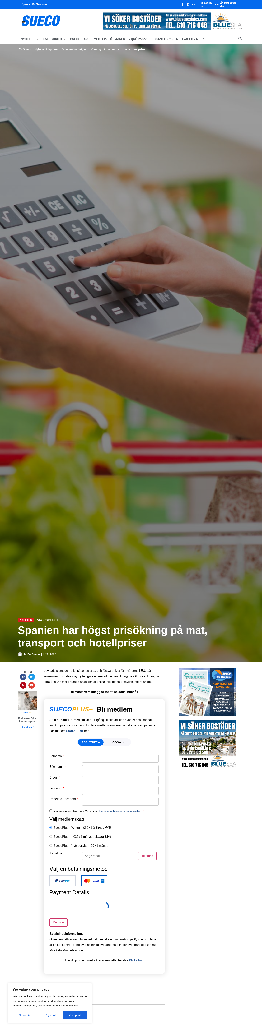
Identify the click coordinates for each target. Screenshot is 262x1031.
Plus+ (74, 731)
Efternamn (57, 766)
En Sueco (25, 49)
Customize (25, 1015)
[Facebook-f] (182, 4)
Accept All (75, 1015)
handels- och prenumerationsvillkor (120, 810)
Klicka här (136, 960)
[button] (30, 39)
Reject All (50, 1015)
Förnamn (56, 756)
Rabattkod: (56, 853)
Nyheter (40, 49)
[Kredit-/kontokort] (94, 880)
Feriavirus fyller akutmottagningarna (30, 720)
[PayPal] (62, 880)
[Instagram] (188, 4)
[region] (50, 1003)
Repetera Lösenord (63, 799)
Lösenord (56, 788)
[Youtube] (193, 4)
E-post (54, 777)
